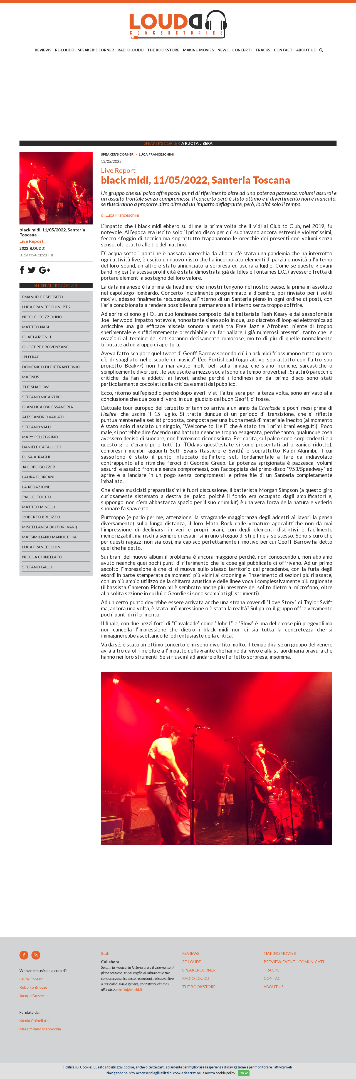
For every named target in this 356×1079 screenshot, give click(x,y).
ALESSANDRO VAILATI (43, 416)
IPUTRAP (30, 356)
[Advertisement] (178, 97)
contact (273, 978)
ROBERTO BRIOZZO (41, 516)
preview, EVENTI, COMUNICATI (294, 961)
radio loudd (195, 978)
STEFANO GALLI (37, 567)
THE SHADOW (35, 386)
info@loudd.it (130, 989)
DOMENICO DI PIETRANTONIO (51, 366)
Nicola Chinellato (34, 1020)
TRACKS (262, 50)
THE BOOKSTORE (163, 50)
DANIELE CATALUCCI (41, 446)
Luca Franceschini (122, 215)
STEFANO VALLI (36, 426)
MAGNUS (30, 376)
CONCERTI (242, 50)
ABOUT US (306, 50)
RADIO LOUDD (131, 50)
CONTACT (283, 50)
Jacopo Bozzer (31, 995)
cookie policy (225, 1073)
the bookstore (199, 986)
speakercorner (199, 970)
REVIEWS (43, 50)
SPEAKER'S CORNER (96, 50)
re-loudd (192, 961)
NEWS (223, 50)
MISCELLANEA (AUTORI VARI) (49, 526)
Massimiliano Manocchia (40, 1028)
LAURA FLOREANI (38, 476)
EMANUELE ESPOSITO (42, 296)
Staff (105, 953)
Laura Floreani (32, 978)
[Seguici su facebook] (23, 955)
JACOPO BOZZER (38, 466)
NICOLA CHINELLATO (42, 557)
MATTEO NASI (35, 326)
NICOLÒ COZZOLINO (42, 316)
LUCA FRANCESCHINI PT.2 (46, 306)
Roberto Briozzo (33, 987)
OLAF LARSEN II (36, 336)
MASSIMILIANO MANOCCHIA (49, 536)
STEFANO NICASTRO (41, 396)
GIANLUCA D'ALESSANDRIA (47, 406)
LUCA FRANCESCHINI (42, 547)
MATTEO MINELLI (38, 506)
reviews (190, 953)
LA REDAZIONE (36, 486)
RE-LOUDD (64, 50)
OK (241, 1073)
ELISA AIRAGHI (36, 456)
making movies (280, 953)
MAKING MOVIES (198, 50)
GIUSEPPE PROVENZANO (46, 346)
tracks (272, 970)
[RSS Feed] (35, 955)
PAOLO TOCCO (36, 496)
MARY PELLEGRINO (40, 436)
